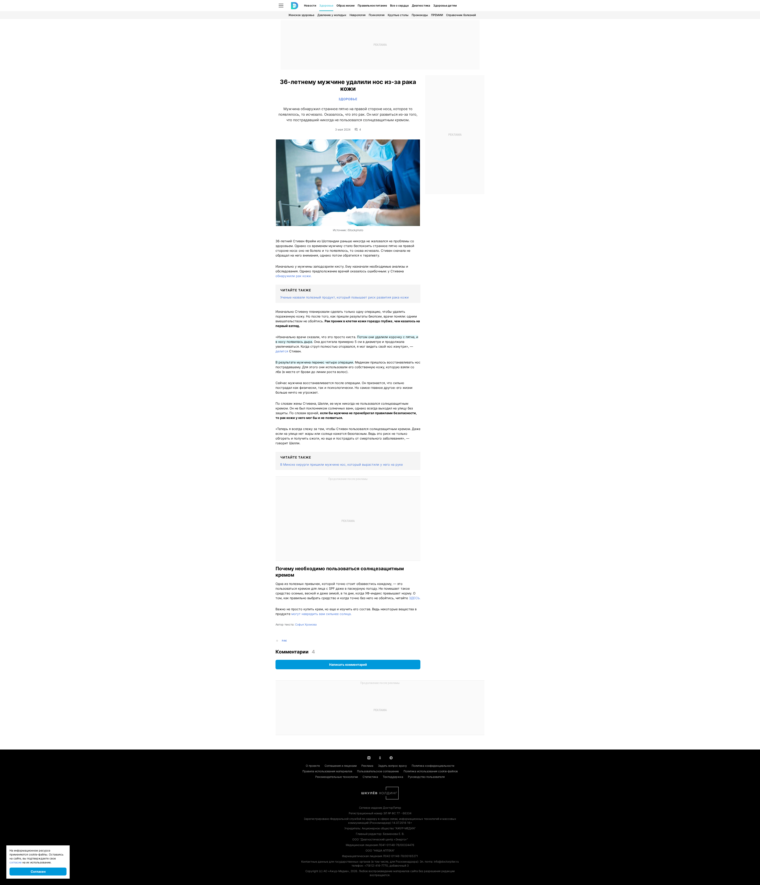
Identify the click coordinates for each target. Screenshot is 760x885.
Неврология (358, 15)
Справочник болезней (461, 15)
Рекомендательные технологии (336, 776)
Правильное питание (372, 5)
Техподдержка (393, 776)
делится (282, 351)
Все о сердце (399, 5)
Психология (377, 15)
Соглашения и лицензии (341, 765)
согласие (16, 862)
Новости (310, 5)
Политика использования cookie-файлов (431, 771)
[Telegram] (391, 757)
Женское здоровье (301, 15)
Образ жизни (345, 5)
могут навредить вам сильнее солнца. (321, 614)
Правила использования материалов (327, 771)
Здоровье (326, 5)
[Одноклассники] (380, 757)
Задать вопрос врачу (392, 765)
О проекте (313, 765)
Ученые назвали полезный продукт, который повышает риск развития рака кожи (344, 297)
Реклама (367, 765)
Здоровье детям (445, 5)
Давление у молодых (331, 15)
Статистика (370, 776)
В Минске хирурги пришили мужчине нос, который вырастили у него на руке (341, 464)
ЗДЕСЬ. (414, 598)
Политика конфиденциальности (433, 765)
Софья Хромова (306, 624)
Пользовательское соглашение (378, 771)
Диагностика (421, 5)
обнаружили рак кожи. (294, 276)
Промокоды (420, 15)
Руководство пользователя (426, 776)
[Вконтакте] (368, 757)
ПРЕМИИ (437, 15)
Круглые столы (398, 15)
